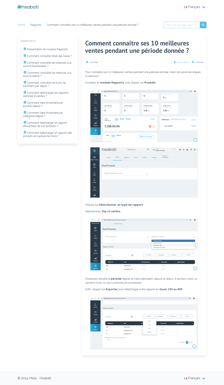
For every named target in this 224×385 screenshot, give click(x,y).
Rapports (35, 24)
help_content (183, 62)
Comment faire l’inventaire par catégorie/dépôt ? (43, 114)
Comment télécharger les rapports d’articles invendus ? (46, 94)
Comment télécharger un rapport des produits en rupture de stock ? (47, 134)
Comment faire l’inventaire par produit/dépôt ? (43, 104)
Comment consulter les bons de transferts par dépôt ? (44, 84)
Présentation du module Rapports (47, 49)
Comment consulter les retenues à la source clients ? (47, 74)
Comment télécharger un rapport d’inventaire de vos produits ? (45, 124)
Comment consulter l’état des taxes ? (49, 56)
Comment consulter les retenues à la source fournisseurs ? (47, 64)
